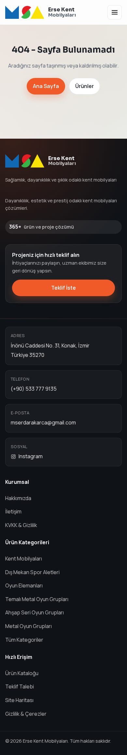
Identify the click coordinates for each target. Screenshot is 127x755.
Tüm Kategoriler (24, 639)
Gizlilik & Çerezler (26, 713)
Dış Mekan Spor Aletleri (32, 572)
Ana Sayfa (46, 86)
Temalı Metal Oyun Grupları (36, 599)
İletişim (13, 511)
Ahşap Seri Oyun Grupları (34, 612)
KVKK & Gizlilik (21, 525)
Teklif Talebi (19, 686)
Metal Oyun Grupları (28, 626)
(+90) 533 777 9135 (34, 388)
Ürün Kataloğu (21, 673)
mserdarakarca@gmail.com (43, 422)
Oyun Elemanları (24, 585)
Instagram (31, 456)
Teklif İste (63, 287)
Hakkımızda (18, 498)
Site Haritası (19, 700)
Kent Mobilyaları (23, 558)
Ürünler (84, 86)
